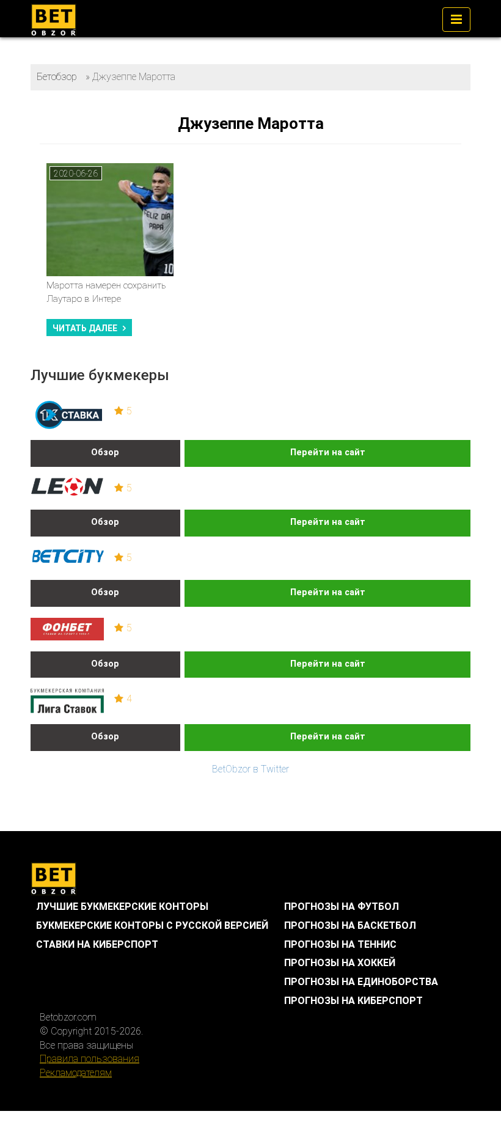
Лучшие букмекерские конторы (122, 906)
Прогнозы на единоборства (361, 982)
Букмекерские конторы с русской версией (152, 925)
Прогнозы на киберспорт (353, 1000)
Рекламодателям (76, 1073)
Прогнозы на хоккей (339, 963)
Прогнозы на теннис (340, 944)
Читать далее (85, 328)
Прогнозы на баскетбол (350, 925)
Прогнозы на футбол (341, 906)
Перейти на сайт (327, 452)
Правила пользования (89, 1059)
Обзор (105, 452)
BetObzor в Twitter (250, 769)
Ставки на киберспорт (97, 944)
